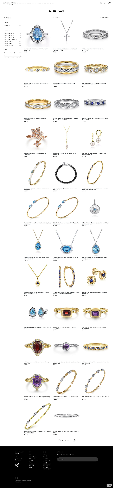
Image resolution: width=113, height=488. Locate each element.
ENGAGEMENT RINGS (21, 3)
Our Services (45, 456)
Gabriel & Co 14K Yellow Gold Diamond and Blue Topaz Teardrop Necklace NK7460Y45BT (36, 258)
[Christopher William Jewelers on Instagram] (17, 478)
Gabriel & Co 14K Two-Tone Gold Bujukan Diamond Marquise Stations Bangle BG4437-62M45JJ (37, 432)
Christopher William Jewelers (26, 480)
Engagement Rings (32, 456)
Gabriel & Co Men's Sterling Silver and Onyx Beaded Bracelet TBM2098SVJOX (65, 189)
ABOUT (51, 3)
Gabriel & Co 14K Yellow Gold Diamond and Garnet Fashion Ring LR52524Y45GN (36, 362)
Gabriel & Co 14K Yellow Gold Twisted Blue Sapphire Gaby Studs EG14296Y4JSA (94, 293)
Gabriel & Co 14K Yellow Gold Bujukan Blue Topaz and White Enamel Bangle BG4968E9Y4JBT (37, 189)
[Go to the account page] (105, 3)
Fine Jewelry (31, 460)
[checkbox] (13, 25)
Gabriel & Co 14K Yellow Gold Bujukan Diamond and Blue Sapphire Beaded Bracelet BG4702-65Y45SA (95, 189)
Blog (30, 462)
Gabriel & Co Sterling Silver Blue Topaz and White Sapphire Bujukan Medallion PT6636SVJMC (95, 223)
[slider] (4, 56)
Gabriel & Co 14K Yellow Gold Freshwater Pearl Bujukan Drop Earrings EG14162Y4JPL (94, 154)
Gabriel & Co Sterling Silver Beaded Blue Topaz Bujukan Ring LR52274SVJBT (36, 49)
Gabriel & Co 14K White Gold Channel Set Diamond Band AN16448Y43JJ (93, 49)
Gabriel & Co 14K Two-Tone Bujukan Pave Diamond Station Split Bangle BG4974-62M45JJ (65, 397)
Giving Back (45, 467)
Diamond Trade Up (46, 460)
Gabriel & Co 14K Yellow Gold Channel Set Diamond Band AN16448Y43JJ (35, 119)
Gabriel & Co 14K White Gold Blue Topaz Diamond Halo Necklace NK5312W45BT (65, 258)
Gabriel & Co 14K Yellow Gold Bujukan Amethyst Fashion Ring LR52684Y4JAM (94, 328)
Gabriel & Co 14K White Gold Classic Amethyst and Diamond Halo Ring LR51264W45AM (66, 362)
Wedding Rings (32, 458)
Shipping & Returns (46, 469)
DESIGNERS (45, 3)
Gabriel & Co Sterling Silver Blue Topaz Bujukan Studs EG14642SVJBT (37, 327)
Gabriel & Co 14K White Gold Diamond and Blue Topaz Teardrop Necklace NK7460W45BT (94, 258)
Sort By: (102, 17)
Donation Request (46, 465)
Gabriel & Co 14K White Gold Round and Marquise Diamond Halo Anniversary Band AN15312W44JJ (65, 119)
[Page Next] (74, 441)
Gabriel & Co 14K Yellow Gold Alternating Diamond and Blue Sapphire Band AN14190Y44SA (95, 362)
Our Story (45, 455)
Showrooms (45, 458)
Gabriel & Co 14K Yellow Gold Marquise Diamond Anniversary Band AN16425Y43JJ (37, 84)
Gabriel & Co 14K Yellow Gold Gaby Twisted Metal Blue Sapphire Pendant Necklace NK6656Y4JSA (36, 293)
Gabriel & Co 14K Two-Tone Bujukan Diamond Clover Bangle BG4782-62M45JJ (95, 397)
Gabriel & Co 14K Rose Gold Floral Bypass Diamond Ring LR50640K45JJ (35, 154)
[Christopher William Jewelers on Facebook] (15, 478)
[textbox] (8, 53)
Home (30, 455)
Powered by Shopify (18, 482)
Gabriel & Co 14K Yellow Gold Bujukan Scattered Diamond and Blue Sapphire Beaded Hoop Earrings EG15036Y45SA (66, 293)
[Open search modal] (101, 3)
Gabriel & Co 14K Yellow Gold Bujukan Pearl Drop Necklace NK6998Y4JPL (64, 154)
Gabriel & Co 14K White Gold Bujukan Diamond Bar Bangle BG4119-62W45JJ (66, 432)
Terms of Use (31, 463)
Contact (30, 467)
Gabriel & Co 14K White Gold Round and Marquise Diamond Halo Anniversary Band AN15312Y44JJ (94, 84)
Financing (45, 462)
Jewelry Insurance (46, 463)
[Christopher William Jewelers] (9, 3)
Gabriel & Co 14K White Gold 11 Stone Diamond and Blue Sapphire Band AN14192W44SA (95, 119)
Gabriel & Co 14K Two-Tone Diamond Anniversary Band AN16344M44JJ (64, 84)
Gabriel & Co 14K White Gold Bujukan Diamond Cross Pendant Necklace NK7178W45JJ (65, 49)
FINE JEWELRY (38, 3)
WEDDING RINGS (30, 3)
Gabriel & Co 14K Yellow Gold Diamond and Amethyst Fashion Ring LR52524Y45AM (37, 397)
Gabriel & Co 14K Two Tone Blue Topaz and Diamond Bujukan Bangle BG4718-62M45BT (37, 223)
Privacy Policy (31, 465)
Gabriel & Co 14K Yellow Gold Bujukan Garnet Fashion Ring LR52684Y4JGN (64, 328)
